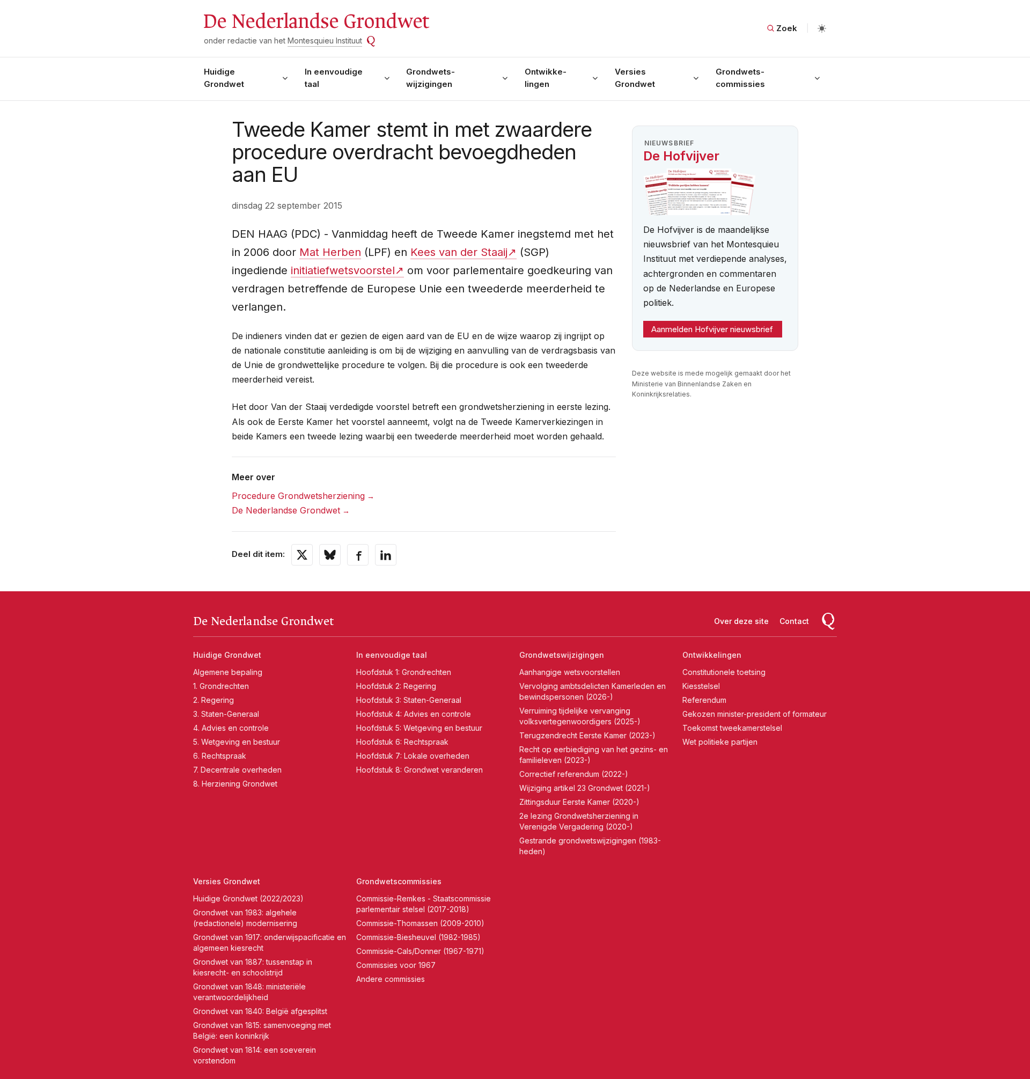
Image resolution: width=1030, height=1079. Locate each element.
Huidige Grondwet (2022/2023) (248, 898)
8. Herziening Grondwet (235, 783)
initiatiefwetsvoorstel (343, 270)
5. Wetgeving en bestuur (236, 741)
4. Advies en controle (231, 727)
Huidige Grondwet (224, 78)
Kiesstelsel (701, 686)
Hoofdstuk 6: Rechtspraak (402, 741)
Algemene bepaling (227, 672)
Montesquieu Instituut (325, 40)
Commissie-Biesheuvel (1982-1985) (418, 937)
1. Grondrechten (221, 686)
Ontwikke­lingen (545, 78)
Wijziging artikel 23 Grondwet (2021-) (584, 787)
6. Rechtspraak (219, 755)
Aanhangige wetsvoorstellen (569, 672)
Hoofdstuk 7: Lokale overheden (412, 755)
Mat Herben (330, 252)
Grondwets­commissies (740, 78)
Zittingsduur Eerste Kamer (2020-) (579, 801)
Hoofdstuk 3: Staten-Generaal (408, 699)
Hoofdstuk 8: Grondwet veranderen (419, 769)
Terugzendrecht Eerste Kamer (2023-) (587, 735)
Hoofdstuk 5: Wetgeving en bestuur (419, 727)
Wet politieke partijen (719, 741)
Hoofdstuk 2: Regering (396, 686)
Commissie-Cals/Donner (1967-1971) (420, 951)
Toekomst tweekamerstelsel (732, 727)
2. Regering (213, 699)
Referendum (704, 699)
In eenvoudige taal (334, 78)
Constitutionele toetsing (724, 672)
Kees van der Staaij (458, 252)
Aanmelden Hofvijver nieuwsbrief (712, 329)
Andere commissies (390, 978)
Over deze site (741, 621)
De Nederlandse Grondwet (316, 21)
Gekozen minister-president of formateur (754, 713)
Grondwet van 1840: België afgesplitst (260, 1011)
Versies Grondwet (635, 78)
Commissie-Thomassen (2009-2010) (420, 923)
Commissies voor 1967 (396, 965)
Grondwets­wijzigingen (430, 78)
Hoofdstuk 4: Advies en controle (413, 713)
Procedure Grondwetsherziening (298, 495)
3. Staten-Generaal (226, 713)
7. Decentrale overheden (237, 769)
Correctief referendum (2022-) (573, 774)
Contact (794, 621)
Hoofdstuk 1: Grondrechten (403, 672)
